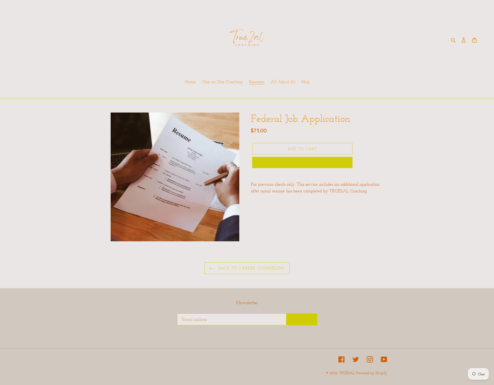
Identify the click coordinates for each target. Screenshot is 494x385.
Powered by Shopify (371, 373)
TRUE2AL (347, 373)
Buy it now (302, 162)
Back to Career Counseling (251, 268)
